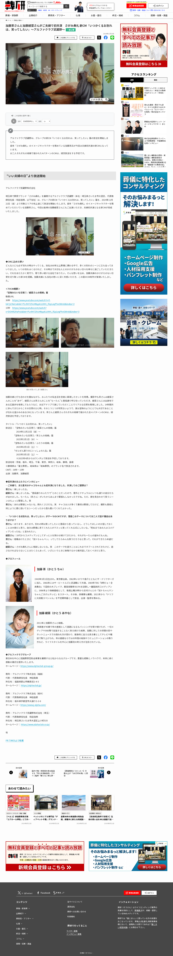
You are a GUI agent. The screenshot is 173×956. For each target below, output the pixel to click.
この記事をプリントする (67, 38)
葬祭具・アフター (23, 918)
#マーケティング (57, 10)
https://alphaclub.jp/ (31, 685)
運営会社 (71, 906)
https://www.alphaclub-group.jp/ (36, 665)
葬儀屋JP (138, 910)
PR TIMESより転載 (15, 740)
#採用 (45, 10)
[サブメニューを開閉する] (29, 908)
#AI (49, 10)
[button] (99, 37)
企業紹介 (20, 913)
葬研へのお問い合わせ (76, 911)
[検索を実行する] (66, 6)
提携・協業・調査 (23, 943)
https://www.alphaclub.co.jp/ (35, 724)
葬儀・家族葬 (21, 908)
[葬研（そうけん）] (15, 5)
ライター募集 (72, 931)
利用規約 (71, 916)
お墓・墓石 (21, 928)
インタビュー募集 (73, 934)
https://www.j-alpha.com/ (33, 704)
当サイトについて (74, 901)
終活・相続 (21, 933)
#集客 (40, 10)
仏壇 (18, 923)
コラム (19, 938)
